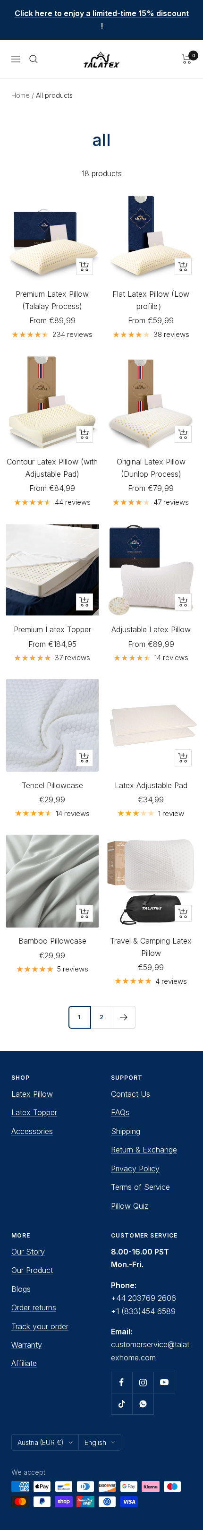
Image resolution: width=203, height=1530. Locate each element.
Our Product (32, 1270)
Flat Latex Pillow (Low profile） (150, 300)
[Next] (124, 1017)
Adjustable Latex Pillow (151, 629)
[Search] (33, 59)
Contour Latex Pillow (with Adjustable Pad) (52, 468)
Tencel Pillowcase (52, 785)
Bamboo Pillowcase (52, 941)
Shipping (125, 1131)
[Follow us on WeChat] (142, 1403)
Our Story (28, 1251)
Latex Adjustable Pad (151, 785)
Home (20, 95)
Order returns (33, 1307)
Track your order (39, 1326)
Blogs (21, 1289)
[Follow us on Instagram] (142, 1382)
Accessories (32, 1131)
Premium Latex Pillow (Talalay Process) (52, 300)
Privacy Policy (135, 1168)
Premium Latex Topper (52, 629)
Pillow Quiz (129, 1206)
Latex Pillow (32, 1094)
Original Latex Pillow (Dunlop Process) (151, 468)
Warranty (26, 1344)
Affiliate (24, 1363)
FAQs (120, 1112)
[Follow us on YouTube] (164, 1382)
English (95, 1442)
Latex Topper (34, 1112)
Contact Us (130, 1094)
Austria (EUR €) (40, 1442)
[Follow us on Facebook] (121, 1382)
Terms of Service (140, 1187)
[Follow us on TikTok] (121, 1403)
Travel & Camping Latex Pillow (151, 947)
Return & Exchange (144, 1149)
